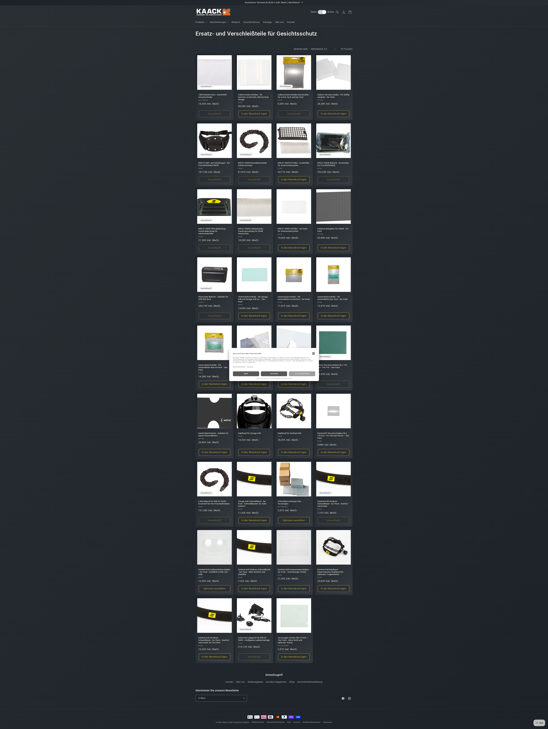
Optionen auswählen (294, 520)
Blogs (292, 682)
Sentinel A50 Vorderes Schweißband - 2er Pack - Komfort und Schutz (332, 503)
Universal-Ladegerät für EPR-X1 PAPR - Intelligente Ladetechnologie (254, 639)
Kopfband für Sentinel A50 (289, 433)
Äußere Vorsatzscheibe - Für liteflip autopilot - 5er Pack (333, 96)
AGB (289, 722)
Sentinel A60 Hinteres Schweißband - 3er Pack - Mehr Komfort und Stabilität (254, 571)
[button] (201, 22)
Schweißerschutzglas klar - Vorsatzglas (290, 502)
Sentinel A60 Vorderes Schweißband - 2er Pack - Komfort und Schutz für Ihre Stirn (213, 640)
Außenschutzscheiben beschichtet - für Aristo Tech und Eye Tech (294, 96)
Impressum (327, 722)
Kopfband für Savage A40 (249, 433)
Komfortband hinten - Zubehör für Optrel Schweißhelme (213, 434)
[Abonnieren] (243, 698)
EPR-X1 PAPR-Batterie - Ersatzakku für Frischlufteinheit (333, 164)
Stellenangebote (255, 682)
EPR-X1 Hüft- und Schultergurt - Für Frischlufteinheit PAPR (214, 164)
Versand (296, 722)
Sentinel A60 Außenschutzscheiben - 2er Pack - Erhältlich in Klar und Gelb (214, 571)
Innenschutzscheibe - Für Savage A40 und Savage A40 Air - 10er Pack (253, 299)
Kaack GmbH (227, 722)
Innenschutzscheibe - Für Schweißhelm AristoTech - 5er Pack (294, 298)
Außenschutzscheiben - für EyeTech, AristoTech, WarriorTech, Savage (253, 97)
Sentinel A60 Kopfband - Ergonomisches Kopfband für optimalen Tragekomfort (330, 571)
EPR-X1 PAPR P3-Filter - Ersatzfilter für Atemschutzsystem (294, 164)
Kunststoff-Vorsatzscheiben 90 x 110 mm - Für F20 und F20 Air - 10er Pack (333, 435)
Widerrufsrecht (258, 722)
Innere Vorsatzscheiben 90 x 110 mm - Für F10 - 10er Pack (332, 366)
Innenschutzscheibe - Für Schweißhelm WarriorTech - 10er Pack (213, 367)
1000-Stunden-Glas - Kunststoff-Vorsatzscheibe (212, 96)
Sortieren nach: (301, 49)
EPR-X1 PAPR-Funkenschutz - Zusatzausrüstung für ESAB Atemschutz (251, 231)
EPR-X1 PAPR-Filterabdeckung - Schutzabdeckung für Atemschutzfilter (212, 231)
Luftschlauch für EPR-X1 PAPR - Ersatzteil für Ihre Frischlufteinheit (213, 502)
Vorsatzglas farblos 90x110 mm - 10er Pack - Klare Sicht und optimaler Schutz (293, 640)
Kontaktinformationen (311, 722)
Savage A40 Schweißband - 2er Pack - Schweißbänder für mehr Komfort (252, 503)
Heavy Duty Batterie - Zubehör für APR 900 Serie (213, 298)
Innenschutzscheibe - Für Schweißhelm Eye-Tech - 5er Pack (332, 298)
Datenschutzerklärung (275, 722)
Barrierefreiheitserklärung (310, 682)
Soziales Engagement (276, 682)
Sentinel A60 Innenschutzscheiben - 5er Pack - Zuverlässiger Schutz (294, 570)
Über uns (240, 682)
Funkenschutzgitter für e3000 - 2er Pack (332, 230)
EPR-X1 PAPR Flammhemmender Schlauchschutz (252, 164)
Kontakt (229, 682)
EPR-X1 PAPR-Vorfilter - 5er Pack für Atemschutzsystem (292, 230)
